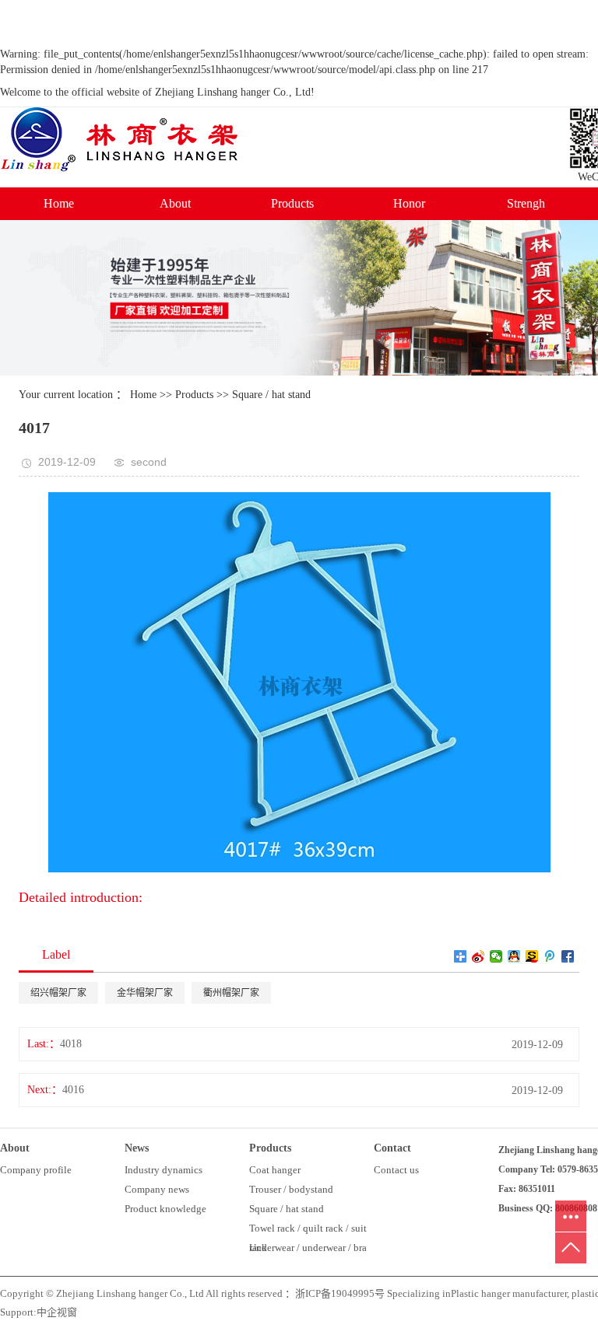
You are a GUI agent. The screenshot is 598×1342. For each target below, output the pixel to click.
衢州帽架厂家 (231, 992)
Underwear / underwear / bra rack (308, 1249)
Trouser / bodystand (291, 1189)
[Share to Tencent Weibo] (550, 956)
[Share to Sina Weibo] (478, 956)
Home (59, 203)
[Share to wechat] (496, 956)
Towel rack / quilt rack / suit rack (308, 1230)
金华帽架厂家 (145, 992)
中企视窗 (57, 1312)
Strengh (526, 203)
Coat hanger (275, 1170)
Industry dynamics (163, 1170)
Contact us (396, 1170)
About (175, 203)
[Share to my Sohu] (532, 956)
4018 (71, 1044)
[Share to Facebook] (568, 956)
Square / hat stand (271, 394)
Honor (409, 203)
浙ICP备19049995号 (340, 1293)
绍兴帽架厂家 (58, 992)
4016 (73, 1090)
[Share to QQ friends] (514, 956)
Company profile (36, 1170)
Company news (157, 1189)
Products (292, 203)
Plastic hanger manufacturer (509, 1293)
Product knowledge (165, 1208)
